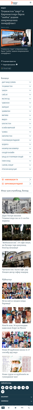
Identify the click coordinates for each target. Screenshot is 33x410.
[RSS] (27, 387)
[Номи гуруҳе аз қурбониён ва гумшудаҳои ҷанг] (16, 364)
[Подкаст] (2, 391)
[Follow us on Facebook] (6, 387)
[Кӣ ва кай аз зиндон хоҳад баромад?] (16, 291)
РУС (22, 408)
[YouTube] (15, 408)
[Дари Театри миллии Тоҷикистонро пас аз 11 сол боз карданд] (16, 205)
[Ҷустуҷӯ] (29, 408)
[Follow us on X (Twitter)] (19, 387)
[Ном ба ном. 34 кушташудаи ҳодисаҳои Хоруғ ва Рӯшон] (16, 315)
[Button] (8, 61)
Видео (3, 8)
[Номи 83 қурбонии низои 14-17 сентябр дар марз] (16, 340)
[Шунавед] (8, 408)
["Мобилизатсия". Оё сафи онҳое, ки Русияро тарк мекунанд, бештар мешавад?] (16, 232)
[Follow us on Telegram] (23, 387)
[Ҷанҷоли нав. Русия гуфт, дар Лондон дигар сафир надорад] (16, 259)
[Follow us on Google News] (2, 387)
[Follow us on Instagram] (15, 387)
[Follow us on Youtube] (11, 387)
